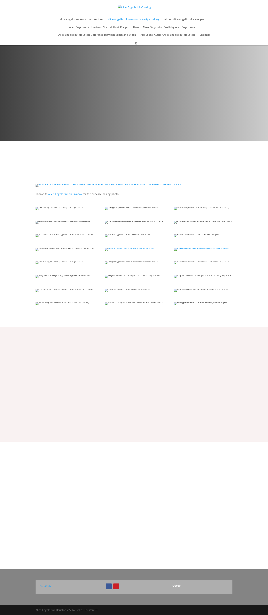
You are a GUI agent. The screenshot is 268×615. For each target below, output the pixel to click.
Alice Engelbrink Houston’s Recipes (81, 19)
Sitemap (205, 35)
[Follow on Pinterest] (116, 586)
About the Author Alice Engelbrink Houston (168, 35)
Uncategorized (83, 509)
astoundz (49, 509)
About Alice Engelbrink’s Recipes (184, 19)
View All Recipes (134, 400)
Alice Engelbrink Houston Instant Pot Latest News (87, 502)
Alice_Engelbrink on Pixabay (65, 194)
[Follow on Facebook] (109, 586)
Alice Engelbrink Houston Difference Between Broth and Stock (97, 35)
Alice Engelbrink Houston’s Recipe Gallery (134, 19)
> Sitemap (45, 585)
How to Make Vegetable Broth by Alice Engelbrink (164, 27)
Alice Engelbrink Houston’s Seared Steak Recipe (98, 27)
